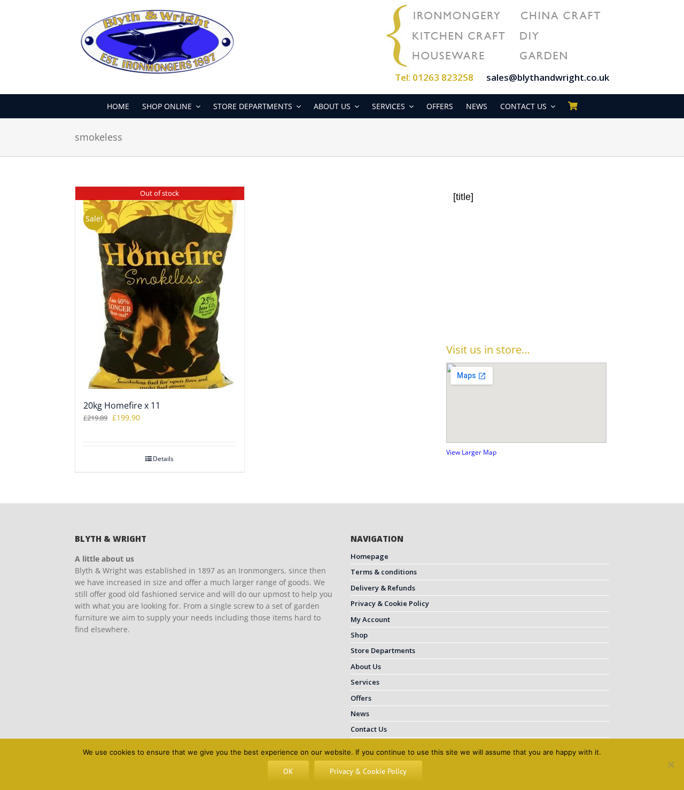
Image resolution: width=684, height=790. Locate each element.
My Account (370, 619)
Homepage (369, 556)
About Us (366, 666)
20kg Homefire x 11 (121, 405)
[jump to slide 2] (530, 307)
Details (163, 458)
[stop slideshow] (541, 307)
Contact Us (369, 729)
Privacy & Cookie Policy (390, 603)
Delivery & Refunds (383, 588)
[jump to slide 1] (518, 307)
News (360, 713)
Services (365, 682)
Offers (361, 698)
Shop (359, 635)
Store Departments (383, 650)
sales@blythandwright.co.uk (547, 77)
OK (288, 771)
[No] (670, 764)
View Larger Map (471, 452)
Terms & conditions (384, 572)
